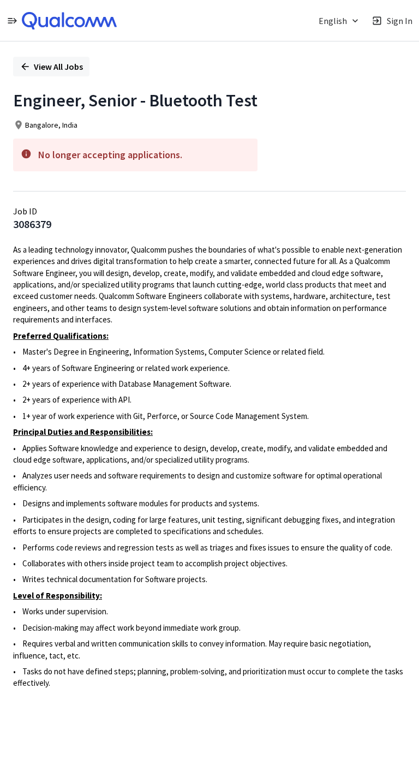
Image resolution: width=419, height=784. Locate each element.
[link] (69, 21)
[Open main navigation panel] (12, 20)
